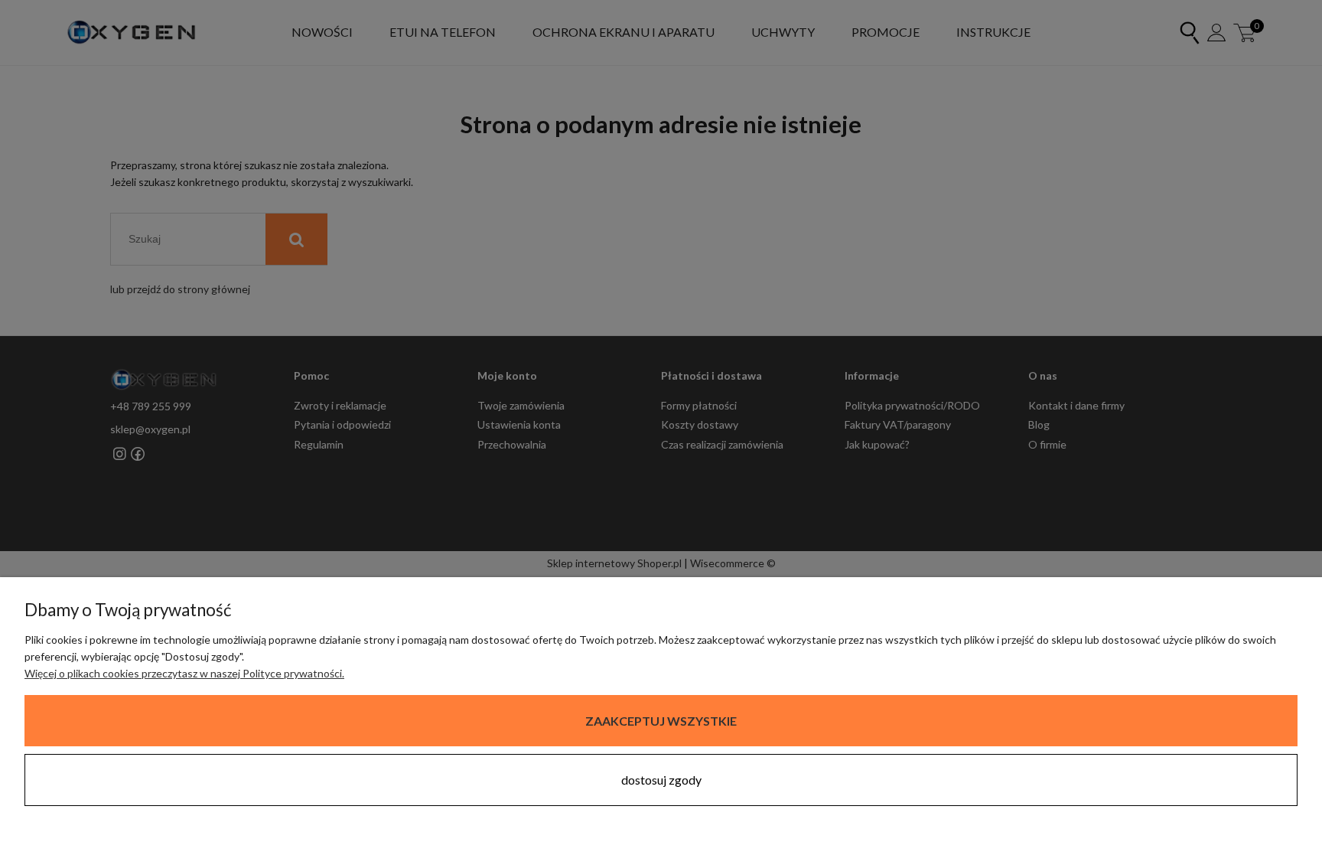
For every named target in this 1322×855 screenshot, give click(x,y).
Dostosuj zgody (661, 779)
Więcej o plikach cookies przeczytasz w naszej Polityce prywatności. (184, 673)
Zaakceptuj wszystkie (661, 720)
